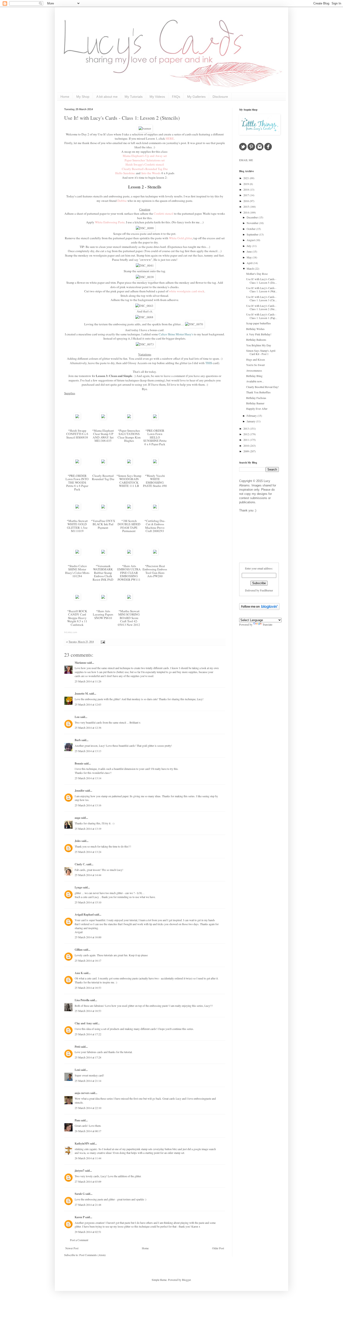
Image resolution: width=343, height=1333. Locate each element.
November (253, 223)
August (251, 240)
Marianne (80, 663)
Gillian (79, 950)
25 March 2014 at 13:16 (88, 805)
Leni (77, 1070)
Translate (267, 624)
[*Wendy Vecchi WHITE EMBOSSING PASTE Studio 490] (155, 463)
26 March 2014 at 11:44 (88, 1158)
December (253, 217)
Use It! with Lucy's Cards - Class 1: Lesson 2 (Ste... (261, 307)
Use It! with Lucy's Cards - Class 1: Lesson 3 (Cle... (261, 298)
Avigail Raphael (84, 914)
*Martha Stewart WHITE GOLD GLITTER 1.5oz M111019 (77, 526)
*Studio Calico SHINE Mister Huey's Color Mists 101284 (77, 571)
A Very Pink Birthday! (258, 334)
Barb (78, 740)
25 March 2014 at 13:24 (88, 852)
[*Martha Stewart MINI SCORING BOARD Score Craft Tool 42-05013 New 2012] (129, 599)
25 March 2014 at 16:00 (88, 937)
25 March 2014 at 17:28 (88, 1057)
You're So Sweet (255, 365)
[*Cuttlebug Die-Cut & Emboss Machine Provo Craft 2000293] (155, 509)
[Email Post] (102, 641)
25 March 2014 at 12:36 (88, 727)
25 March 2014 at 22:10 (88, 1108)
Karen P (79, 1217)
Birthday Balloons (256, 339)
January (251, 421)
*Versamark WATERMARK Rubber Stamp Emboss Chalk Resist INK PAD (103, 573)
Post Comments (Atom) (92, 1255)
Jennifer (79, 791)
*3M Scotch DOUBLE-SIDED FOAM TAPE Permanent (129, 526)
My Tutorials (134, 96)
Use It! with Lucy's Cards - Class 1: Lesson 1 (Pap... (261, 315)
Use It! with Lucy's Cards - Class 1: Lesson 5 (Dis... (261, 280)
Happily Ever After (256, 408)
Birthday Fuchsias (256, 398)
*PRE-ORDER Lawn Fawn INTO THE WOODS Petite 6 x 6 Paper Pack (77, 482)
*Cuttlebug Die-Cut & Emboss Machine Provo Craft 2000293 (154, 526)
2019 (246, 184)
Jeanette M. (81, 693)
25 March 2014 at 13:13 (88, 751)
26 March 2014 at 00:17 (88, 1131)
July (249, 246)
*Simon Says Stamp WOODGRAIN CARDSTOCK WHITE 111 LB (128, 481)
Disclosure (220, 96)
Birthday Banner (255, 403)
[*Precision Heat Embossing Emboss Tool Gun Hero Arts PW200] (155, 554)
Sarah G (80, 1194)
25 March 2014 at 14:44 (88, 875)
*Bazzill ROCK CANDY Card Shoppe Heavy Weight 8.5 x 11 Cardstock (77, 618)
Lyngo (78, 887)
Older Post (218, 1248)
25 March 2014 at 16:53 (88, 987)
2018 (246, 189)
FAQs (176, 96)
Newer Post (71, 1248)
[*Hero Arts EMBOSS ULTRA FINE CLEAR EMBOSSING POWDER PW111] (129, 554)
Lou (77, 717)
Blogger (186, 1280)
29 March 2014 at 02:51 (88, 1232)
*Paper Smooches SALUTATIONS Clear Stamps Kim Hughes (129, 435)
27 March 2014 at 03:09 (88, 1181)
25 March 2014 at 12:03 (88, 704)
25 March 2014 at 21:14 (88, 1081)
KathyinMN (82, 1143)
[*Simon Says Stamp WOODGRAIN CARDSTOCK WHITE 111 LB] (129, 463)
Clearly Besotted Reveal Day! (262, 387)
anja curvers (82, 1093)
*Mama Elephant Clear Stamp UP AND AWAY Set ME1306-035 (103, 435)
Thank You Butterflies (258, 392)
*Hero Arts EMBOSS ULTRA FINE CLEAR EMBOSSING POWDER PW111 (129, 573)
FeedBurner (266, 590)
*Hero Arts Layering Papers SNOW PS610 (103, 614)
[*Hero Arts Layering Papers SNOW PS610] (103, 599)
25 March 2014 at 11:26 (88, 681)
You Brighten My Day (258, 345)
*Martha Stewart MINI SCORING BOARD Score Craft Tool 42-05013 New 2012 (129, 618)
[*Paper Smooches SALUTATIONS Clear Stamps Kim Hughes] (129, 418)
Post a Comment (79, 1240)
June (249, 251)
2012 (246, 434)
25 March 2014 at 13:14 (88, 778)
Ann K (79, 973)
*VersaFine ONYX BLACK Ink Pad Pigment (103, 524)
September (253, 234)
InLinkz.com (70, 632)
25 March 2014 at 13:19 (88, 828)
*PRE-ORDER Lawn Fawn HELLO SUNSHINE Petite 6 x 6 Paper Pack (155, 437)
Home (64, 96)
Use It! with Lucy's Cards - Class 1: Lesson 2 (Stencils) (122, 117)
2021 (246, 178)
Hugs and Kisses (255, 359)
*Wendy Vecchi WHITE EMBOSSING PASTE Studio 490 (155, 481)
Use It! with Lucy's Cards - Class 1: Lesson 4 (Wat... (261, 289)
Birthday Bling (254, 376)
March (251, 268)
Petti (77, 1047)
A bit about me (107, 96)
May (249, 257)
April (250, 263)
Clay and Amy (83, 1023)
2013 (246, 428)
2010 (246, 445)
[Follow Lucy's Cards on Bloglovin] (259, 609)
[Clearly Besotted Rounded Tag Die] (103, 463)
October (251, 229)
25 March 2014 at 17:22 (88, 1034)
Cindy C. (80, 864)
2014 (246, 212)
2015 (246, 206)
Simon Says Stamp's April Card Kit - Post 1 (260, 352)
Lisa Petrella (82, 1000)
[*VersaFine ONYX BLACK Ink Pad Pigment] (103, 509)
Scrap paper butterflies (258, 323)
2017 (246, 195)
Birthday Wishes (255, 329)
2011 (246, 440)
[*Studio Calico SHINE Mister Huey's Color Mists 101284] (77, 554)
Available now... (255, 381)
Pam (77, 1120)
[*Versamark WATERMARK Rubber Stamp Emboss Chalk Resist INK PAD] (103, 554)
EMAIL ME (246, 160)
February (252, 415)
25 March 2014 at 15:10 (88, 902)
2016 (246, 201)
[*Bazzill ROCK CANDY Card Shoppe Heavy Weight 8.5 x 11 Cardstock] (77, 599)
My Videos (157, 96)
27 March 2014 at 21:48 (88, 1204)
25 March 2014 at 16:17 (88, 960)
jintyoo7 (79, 1171)
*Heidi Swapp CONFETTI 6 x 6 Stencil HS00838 (77, 433)
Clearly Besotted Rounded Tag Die (103, 477)
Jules (78, 841)
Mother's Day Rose (257, 273)
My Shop (82, 96)
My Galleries (196, 96)
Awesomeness (254, 370)
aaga (77, 818)
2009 (246, 451)
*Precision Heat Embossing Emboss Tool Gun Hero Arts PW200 (155, 571)
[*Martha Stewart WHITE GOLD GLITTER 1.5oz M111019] (77, 509)
